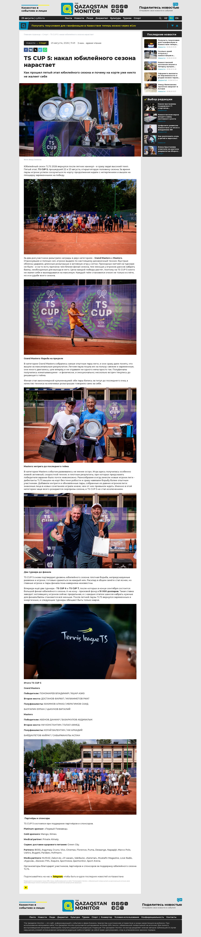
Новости (42, 917)
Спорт (95, 917)
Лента (32, 917)
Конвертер (106, 917)
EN (176, 18)
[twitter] (35, 50)
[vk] (31, 50)
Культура (75, 917)
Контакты (171, 917)
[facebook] (26, 50)
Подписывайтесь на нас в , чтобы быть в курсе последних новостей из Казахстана (74, 876)
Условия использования (126, 917)
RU (171, 18)
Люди (52, 917)
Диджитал (62, 917)
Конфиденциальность (152, 917)
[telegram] (40, 50)
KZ (165, 18)
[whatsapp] (45, 50)
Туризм (85, 917)
